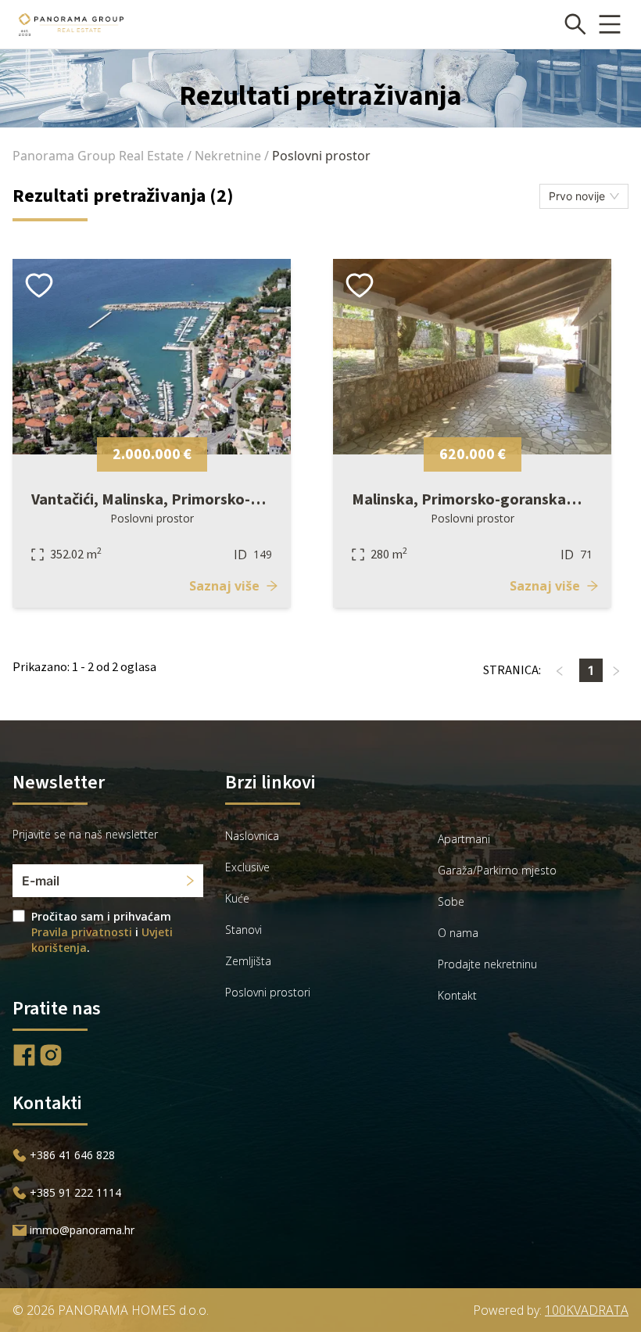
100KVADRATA (586, 1310)
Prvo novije (577, 196)
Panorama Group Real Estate (98, 155)
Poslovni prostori (267, 992)
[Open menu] (609, 24)
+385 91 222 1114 (75, 1192)
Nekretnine (228, 155)
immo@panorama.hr (82, 1229)
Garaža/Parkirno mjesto (497, 870)
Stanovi (243, 929)
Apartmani (464, 838)
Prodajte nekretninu (487, 964)
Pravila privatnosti (81, 932)
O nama (458, 932)
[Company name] (71, 24)
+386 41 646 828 (72, 1154)
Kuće (237, 898)
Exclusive (247, 867)
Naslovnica (252, 835)
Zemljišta (248, 960)
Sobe (451, 901)
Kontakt (457, 995)
